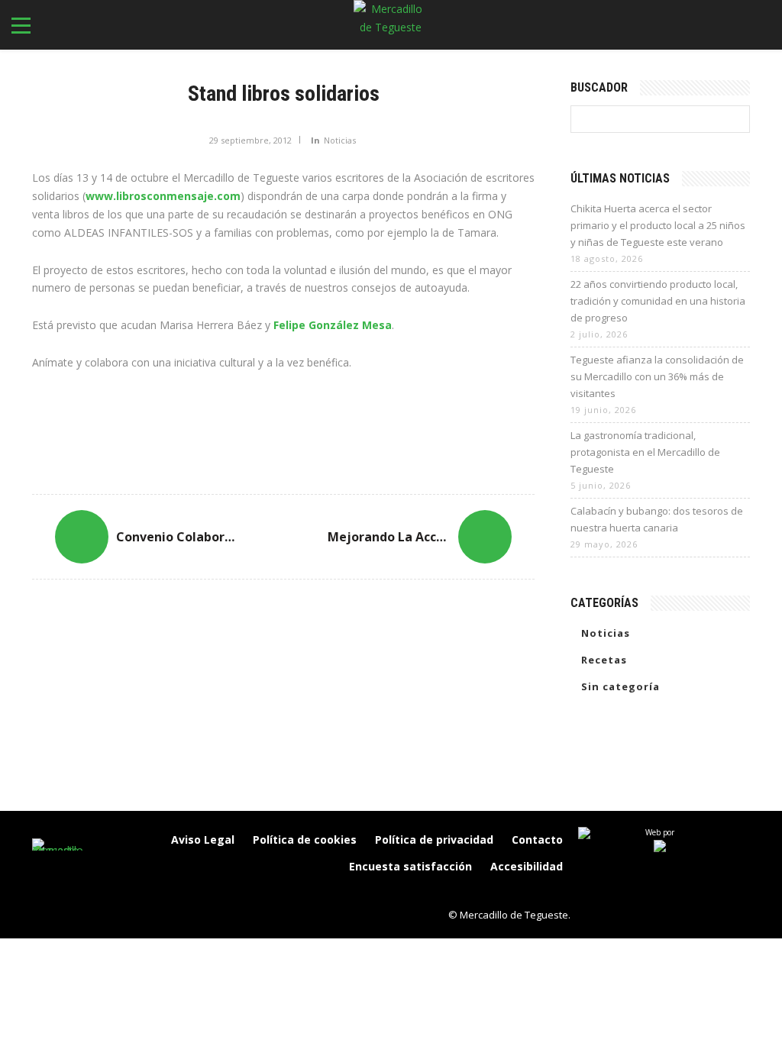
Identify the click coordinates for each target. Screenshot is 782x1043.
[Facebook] (458, 892)
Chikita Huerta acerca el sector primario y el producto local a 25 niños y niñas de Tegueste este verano (657, 225)
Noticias (340, 140)
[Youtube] (554, 892)
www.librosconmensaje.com (163, 196)
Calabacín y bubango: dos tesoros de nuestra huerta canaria (656, 519)
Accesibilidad (526, 866)
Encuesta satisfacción (410, 866)
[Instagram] (490, 892)
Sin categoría (620, 686)
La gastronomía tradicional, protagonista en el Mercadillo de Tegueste (645, 452)
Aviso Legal (202, 839)
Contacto (537, 839)
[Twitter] (522, 892)
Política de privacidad (434, 839)
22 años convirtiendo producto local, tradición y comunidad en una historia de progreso (657, 301)
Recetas (604, 660)
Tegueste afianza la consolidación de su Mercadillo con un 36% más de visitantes (657, 376)
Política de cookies (305, 839)
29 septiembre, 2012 (250, 140)
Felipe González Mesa (332, 325)
